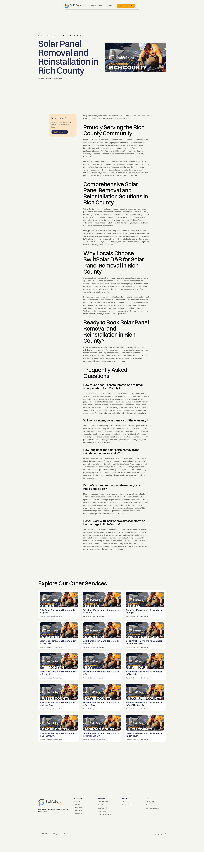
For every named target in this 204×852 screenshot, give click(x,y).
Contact (109, 6)
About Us (77, 802)
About (101, 6)
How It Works (78, 808)
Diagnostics (102, 811)
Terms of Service (152, 805)
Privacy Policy (150, 802)
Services (41, 36)
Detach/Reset (103, 802)
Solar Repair (102, 805)
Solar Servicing (103, 808)
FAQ (123, 802)
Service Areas (127, 805)
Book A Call (78, 814)
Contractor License (152, 808)
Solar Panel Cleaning (105, 814)
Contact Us (78, 811)
